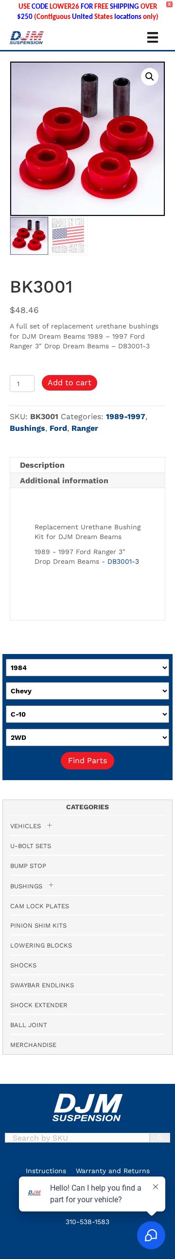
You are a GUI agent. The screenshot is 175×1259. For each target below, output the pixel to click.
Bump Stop (28, 865)
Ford (58, 428)
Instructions (46, 1171)
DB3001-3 (123, 561)
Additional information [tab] (64, 480)
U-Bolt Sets (30, 846)
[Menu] (152, 37)
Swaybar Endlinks (42, 985)
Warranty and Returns (113, 1171)
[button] (149, 76)
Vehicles (25, 826)
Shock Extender (39, 1005)
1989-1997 (125, 416)
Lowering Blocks (41, 945)
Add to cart (69, 382)
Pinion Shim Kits (38, 925)
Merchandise (33, 1044)
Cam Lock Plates (39, 906)
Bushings (27, 428)
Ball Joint (28, 1025)
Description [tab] (42, 465)
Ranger (84, 428)
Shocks (23, 965)
